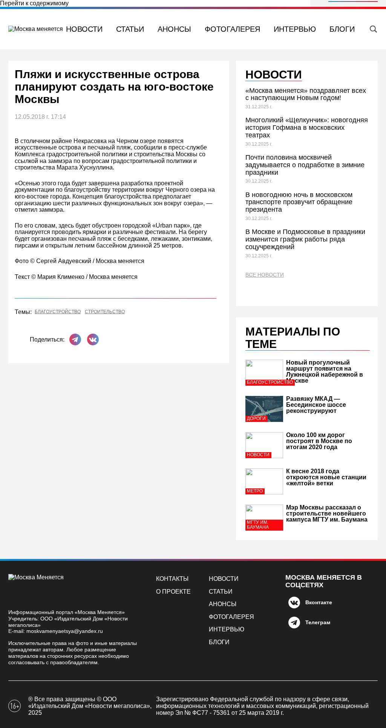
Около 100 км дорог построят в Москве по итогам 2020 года (319, 441)
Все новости (264, 275)
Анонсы (174, 29)
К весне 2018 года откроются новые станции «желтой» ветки (326, 477)
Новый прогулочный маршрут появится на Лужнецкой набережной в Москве (324, 371)
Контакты (172, 579)
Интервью (295, 29)
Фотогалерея (232, 29)
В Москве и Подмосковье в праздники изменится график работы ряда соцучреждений (305, 239)
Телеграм (317, 622)
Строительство (105, 311)
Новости (84, 29)
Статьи (130, 29)
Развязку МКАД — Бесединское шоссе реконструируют (316, 405)
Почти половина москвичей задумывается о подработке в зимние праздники (305, 165)
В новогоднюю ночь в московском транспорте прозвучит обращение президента (298, 202)
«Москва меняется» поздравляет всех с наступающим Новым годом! (305, 94)
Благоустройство (58, 311)
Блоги (342, 29)
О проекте (173, 591)
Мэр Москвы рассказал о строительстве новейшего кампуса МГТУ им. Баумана (327, 513)
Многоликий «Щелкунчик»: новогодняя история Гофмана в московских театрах (306, 127)
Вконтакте (318, 602)
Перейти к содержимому (34, 3)
